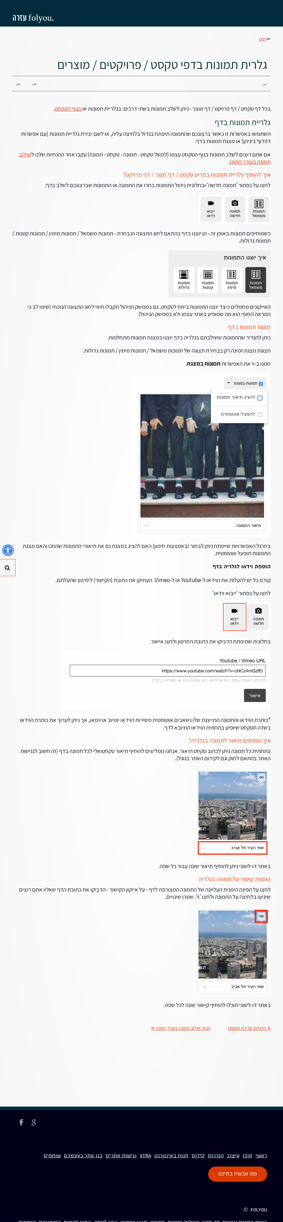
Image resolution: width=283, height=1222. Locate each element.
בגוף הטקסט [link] (68, 108)
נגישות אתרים (121, 1156)
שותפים (52, 1156)
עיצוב (233, 1156)
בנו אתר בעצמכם (83, 1156)
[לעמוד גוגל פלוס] (33, 1126)
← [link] (19, 83)
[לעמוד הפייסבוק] (21, 1126)
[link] (249, 1028)
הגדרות (216, 1156)
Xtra (145, 1156)
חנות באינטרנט (171, 1156)
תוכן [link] (262, 39)
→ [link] (34, 83)
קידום (198, 1156)
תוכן (247, 1156)
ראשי (261, 1156)
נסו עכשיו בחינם (237, 1174)
